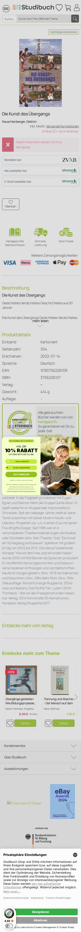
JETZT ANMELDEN (21, 475)
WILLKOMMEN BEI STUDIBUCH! (21, 441)
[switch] (9, 926)
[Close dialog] (75, 440)
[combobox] (9, 468)
